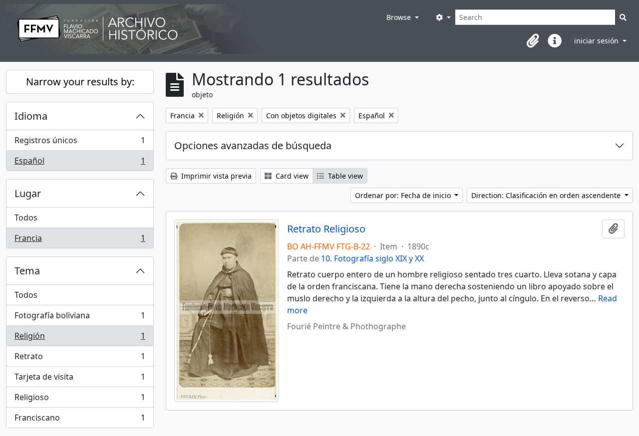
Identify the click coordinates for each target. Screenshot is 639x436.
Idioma (30, 116)
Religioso (79, 400)
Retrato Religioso (326, 229)
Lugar (27, 193)
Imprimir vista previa (215, 176)
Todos (25, 217)
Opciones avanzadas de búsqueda (252, 145)
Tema (27, 270)
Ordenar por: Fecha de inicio (404, 195)
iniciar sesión (597, 40)
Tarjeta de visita (79, 379)
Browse (399, 17)
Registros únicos (79, 143)
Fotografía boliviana (79, 318)
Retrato (79, 359)
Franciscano (79, 420)
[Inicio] (194, 29)
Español (79, 163)
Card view (291, 176)
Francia (79, 240)
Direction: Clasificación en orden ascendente (547, 195)
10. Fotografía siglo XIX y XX (372, 258)
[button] (533, 41)
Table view (344, 176)
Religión (79, 338)
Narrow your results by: (80, 81)
